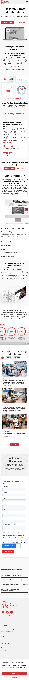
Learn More (7, 142)
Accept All (14, 673)
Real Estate (8, 357)
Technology (17, 357)
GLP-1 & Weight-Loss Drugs (9, 252)
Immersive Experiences (7, 256)
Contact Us (3, 650)
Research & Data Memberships (7, 629)
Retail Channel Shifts (7, 242)
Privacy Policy (12, 615)
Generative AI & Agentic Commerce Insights (13, 232)
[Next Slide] (16, 117)
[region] (14, 669)
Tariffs (3, 249)
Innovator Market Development (8, 631)
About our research (14, 98)
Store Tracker (6, 378)
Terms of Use (4, 615)
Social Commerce (6, 245)
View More (14, 445)
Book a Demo (22, 22)
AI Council (3, 636)
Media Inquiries (4, 652)
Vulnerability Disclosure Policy (8, 618)
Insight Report (6, 431)
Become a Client (7, 22)
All (2, 357)
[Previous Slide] (12, 117)
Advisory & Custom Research (7, 634)
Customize (14, 677)
